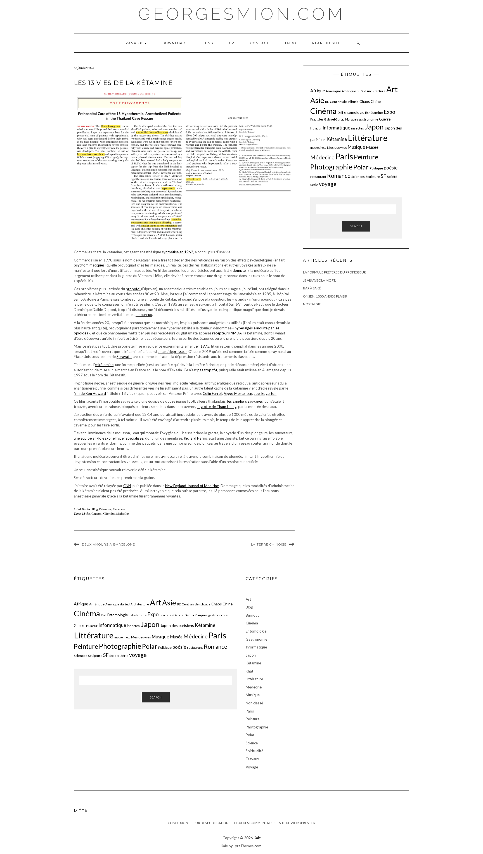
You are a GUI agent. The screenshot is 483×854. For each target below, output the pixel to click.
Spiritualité (254, 751)
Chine (376, 101)
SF (383, 176)
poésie (390, 168)
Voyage (252, 767)
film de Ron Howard (90, 393)
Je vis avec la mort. (319, 280)
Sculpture (373, 176)
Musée (372, 147)
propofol (133, 289)
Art (392, 89)
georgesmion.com (241, 14)
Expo (389, 112)
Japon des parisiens (177, 625)
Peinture (366, 157)
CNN (127, 485)
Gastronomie (256, 639)
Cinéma (96, 513)
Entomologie (354, 112)
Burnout (252, 615)
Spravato (124, 356)
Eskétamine (374, 112)
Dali (340, 112)
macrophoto (318, 147)
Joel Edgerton (265, 393)
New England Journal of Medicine (192, 485)
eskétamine (104, 364)
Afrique (317, 90)
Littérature (367, 138)
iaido (290, 43)
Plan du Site (326, 43)
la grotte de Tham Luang (216, 406)
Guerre (384, 119)
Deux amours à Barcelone (108, 544)
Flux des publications (211, 823)
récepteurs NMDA (227, 333)
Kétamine (105, 509)
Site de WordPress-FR (297, 823)
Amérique (333, 91)
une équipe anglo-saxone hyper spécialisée (108, 438)
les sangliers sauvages (245, 401)
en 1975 (202, 346)
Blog (95, 509)
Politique (376, 168)
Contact (259, 43)
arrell (218, 393)
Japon (374, 126)
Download (174, 43)
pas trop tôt (207, 370)
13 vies (86, 513)
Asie (317, 100)
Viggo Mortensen (238, 393)
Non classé (254, 703)
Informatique (336, 127)
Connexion (178, 823)
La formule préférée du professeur (334, 272)
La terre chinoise (269, 544)
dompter (240, 270)
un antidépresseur (172, 351)
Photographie (331, 167)
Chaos (364, 101)
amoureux (144, 314)
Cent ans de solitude (344, 101)
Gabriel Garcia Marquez (341, 119)
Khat (249, 671)
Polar (361, 167)
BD (327, 101)
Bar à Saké (312, 288)
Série (314, 185)
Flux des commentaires (254, 823)
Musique (356, 147)
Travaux (133, 43)
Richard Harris (195, 438)
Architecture (376, 91)
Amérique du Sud (354, 91)
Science (252, 743)
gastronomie (368, 119)
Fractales (316, 119)
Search (356, 226)
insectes (357, 128)
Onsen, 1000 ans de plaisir (325, 296)
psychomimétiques (89, 265)
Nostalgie (312, 304)
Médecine (119, 509)
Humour (316, 128)
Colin (207, 393)
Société (392, 176)
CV (232, 43)
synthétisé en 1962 (177, 252)
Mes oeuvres (337, 147)
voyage (328, 184)
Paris (344, 156)
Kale (257, 838)
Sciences (358, 176)
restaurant (318, 176)
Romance (339, 175)
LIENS (207, 43)
